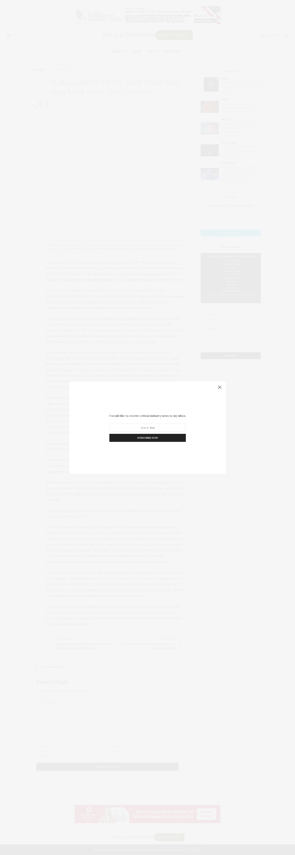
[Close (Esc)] (220, 387)
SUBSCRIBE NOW (147, 437)
